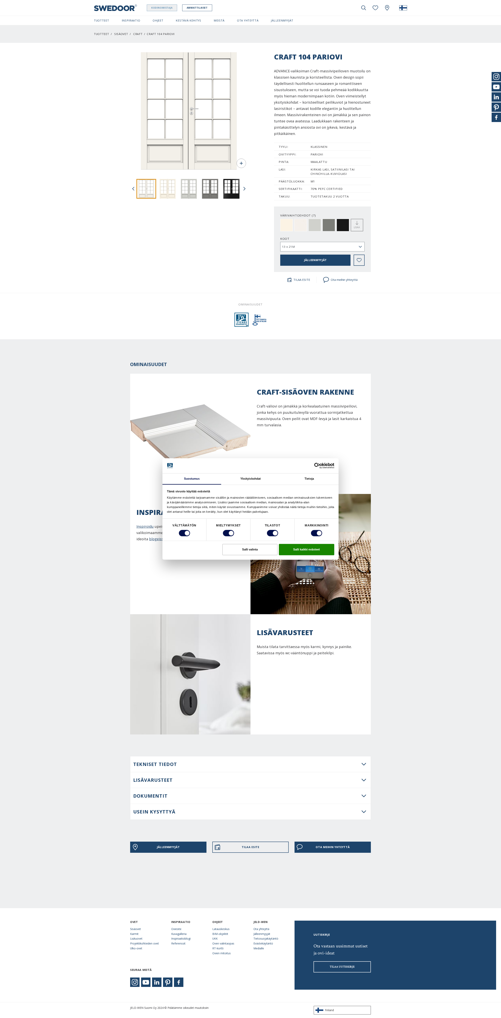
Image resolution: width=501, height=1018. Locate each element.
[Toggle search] (363, 8)
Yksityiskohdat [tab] (250, 478)
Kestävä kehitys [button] (188, 20)
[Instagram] (135, 982)
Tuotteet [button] (101, 20)
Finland (329, 1010)
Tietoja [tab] (309, 478)
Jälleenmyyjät (261, 934)
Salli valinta (250, 549)
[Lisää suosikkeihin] (359, 260)
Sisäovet (121, 34)
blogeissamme (161, 539)
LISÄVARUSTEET (153, 780)
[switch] (228, 533)
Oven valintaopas (223, 943)
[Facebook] (178, 982)
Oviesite (176, 929)
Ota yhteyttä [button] (247, 20)
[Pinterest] (167, 982)
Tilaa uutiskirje (342, 967)
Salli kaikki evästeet (306, 549)
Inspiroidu (145, 526)
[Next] (244, 188)
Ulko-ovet (136, 948)
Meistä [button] (219, 20)
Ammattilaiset (197, 7)
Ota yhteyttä (261, 929)
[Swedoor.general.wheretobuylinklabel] (387, 8)
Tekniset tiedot (155, 764)
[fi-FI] (403, 8)
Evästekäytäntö (263, 943)
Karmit (134, 934)
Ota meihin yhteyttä (344, 280)
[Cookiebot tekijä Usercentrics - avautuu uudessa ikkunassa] (317, 466)
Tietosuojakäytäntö (265, 938)
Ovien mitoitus (221, 953)
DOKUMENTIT (150, 796)
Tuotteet (101, 34)
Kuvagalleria (179, 934)
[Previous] (133, 188)
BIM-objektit (220, 934)
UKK (215, 938)
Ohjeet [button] (158, 20)
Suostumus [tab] (192, 478)
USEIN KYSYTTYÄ (154, 811)
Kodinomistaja (162, 7)
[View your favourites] (375, 8)
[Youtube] (145, 982)
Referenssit (178, 943)
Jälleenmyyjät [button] (282, 20)
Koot (284, 239)
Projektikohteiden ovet (144, 943)
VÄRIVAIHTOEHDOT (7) (298, 215)
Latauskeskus (221, 929)
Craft (137, 34)
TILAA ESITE (301, 280)
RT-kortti (217, 948)
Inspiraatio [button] (131, 20)
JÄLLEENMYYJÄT (315, 260)
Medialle (258, 948)
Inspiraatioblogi (181, 938)
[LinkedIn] (156, 982)
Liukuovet (136, 938)
